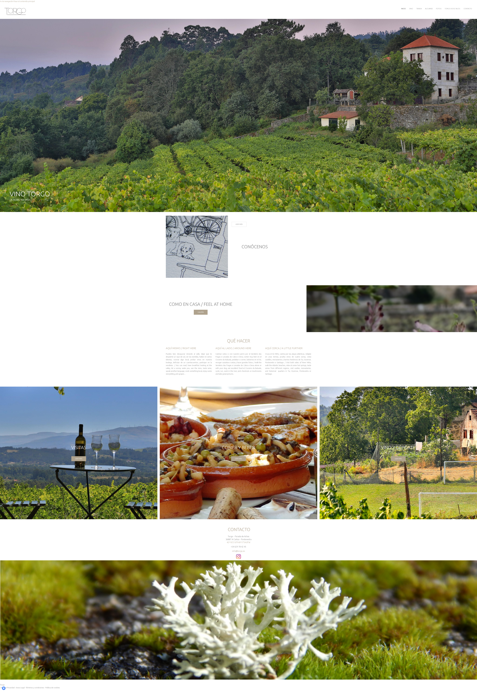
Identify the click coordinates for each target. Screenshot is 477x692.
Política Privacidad (8, 688)
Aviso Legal (20, 688)
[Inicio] (15, 8)
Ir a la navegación (6, 1)
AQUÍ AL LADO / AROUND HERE (233, 348)
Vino (411, 8)
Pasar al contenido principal (24, 1)
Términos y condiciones (35, 688)
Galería (201, 312)
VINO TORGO (30, 194)
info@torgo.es (238, 551)
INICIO (403, 8)
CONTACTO (468, 8)
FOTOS (438, 8)
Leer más (239, 224)
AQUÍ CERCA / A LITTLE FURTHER (283, 348)
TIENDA (419, 8)
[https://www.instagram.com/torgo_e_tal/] (238, 555)
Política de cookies (52, 688)
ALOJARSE (429, 8)
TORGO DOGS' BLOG (452, 8)
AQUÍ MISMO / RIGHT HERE (181, 348)
